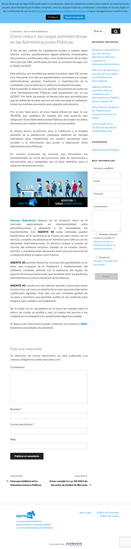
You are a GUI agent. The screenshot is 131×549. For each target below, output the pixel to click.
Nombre (16, 409)
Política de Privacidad (108, 512)
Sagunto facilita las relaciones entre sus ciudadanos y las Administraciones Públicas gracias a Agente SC (105, 94)
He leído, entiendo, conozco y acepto (106, 241)
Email (97, 181)
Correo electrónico (22, 424)
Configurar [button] (53, 17)
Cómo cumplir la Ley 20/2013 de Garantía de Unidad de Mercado (104, 127)
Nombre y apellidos (104, 168)
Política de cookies (109, 516)
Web (13, 439)
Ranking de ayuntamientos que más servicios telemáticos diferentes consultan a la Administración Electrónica (106, 57)
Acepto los (105, 261)
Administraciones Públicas (105, 149)
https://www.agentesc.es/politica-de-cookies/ (61, 11)
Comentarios (101, 206)
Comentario (18, 367)
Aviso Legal (85, 512)
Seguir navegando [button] (74, 17)
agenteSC (42, 32)
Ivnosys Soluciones (23, 220)
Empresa (99, 193)
